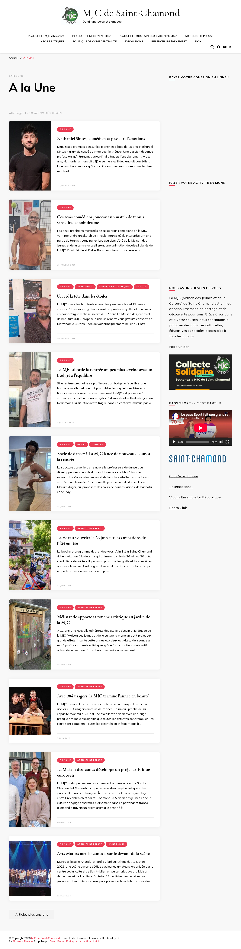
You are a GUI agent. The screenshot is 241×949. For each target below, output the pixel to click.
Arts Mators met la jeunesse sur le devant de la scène (103, 853)
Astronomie (85, 286)
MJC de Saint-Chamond (131, 13)
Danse (81, 444)
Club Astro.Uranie (183, 476)
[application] (200, 428)
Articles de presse (199, 36)
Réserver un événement (169, 41)
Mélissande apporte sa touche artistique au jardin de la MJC (103, 619)
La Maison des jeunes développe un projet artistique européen (103, 772)
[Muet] (221, 442)
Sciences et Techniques (114, 286)
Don (198, 41)
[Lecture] (174, 442)
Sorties (141, 286)
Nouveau (97, 444)
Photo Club (178, 508)
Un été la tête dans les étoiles (82, 296)
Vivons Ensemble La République (195, 497)
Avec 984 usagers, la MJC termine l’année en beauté (103, 696)
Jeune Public (116, 844)
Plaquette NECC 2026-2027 (91, 36)
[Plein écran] (227, 442)
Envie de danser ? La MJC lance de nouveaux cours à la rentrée (103, 456)
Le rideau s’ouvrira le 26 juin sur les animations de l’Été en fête (101, 540)
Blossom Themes (23, 941)
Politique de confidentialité (94, 41)
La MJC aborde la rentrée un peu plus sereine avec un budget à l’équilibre (104, 372)
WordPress (57, 941)
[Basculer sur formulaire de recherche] (212, 47)
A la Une (65, 129)
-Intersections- (181, 486)
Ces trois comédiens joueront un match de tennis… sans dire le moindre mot (102, 219)
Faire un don (179, 346)
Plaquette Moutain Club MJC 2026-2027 (148, 36)
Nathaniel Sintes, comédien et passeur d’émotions (101, 138)
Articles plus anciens (31, 914)
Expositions (134, 41)
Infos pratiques (52, 41)
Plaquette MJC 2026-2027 (46, 36)
